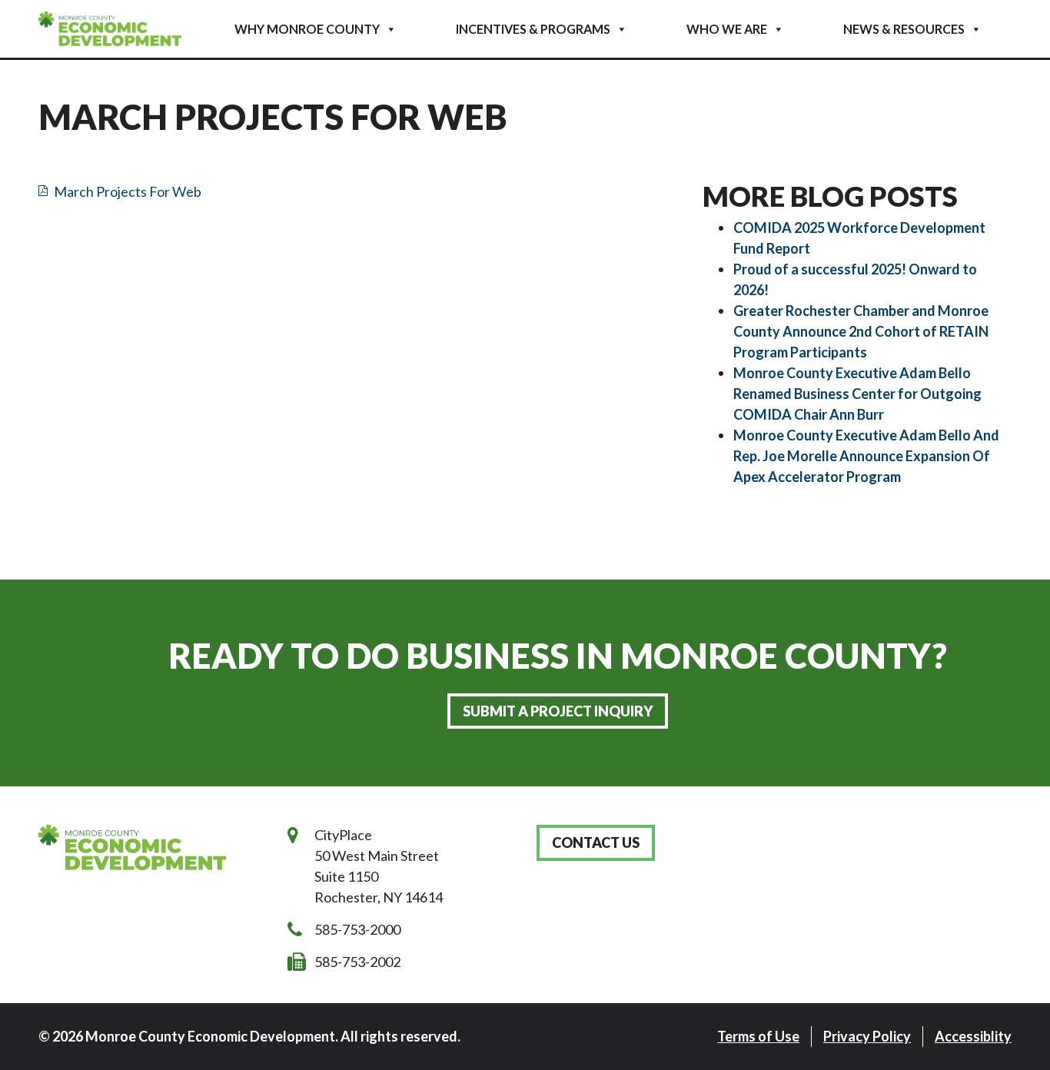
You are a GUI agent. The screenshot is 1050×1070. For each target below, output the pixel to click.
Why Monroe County (307, 29)
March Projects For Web (127, 191)
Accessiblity (973, 1036)
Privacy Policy (867, 1036)
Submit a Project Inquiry (558, 711)
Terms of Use (758, 1036)
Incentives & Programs (533, 29)
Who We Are (726, 29)
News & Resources (904, 29)
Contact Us (596, 842)
